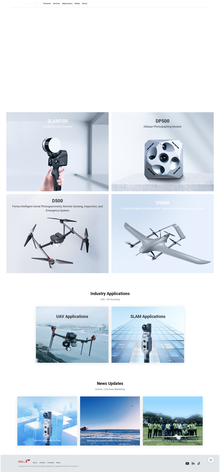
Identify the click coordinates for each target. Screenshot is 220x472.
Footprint (50, 463)
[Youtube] (187, 463)
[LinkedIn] (193, 463)
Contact (42, 463)
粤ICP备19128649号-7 (71, 466)
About (35, 463)
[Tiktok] (199, 463)
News (58, 463)
